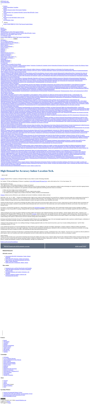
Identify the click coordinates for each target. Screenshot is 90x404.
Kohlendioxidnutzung (32, 108)
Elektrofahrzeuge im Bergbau (7, 98)
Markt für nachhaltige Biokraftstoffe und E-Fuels (52, 112)
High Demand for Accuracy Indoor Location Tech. (29, 165)
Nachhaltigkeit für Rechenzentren (34, 112)
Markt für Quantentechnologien (76, 127)
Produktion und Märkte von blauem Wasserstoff (50, 107)
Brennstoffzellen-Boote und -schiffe (9, 99)
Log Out (22, 17)
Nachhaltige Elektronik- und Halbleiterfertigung (52, 126)
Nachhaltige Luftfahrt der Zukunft (68, 120)
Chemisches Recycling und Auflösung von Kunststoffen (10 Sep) (17, 393)
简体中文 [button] (10, 37)
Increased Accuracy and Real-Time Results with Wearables (18, 268)
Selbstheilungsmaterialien (6, 82)
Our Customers (14, 12)
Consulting (15, 7)
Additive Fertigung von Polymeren (54, 69)
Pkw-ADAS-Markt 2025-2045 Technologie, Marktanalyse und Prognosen (32, 132)
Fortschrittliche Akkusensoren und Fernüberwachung (52, 84)
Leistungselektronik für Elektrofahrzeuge (40, 102)
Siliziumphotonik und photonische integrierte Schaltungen (23, 122)
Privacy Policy (6, 384)
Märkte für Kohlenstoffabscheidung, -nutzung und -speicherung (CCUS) (48, 150)
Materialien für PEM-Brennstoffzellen (71, 79)
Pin (12, 241)
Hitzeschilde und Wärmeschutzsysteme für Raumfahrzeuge (63, 75)
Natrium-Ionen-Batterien (6, 90)
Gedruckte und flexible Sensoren (23, 126)
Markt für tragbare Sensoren (80, 147)
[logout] (8, 401)
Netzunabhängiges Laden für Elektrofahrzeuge (67, 101)
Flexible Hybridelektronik (74, 125)
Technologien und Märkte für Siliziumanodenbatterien (43, 89)
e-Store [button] (15, 34)
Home (2, 165)
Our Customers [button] (12, 33)
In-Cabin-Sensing (37, 131)
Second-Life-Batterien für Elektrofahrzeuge (20, 89)
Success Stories (17, 64)
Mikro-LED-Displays (5, 122)
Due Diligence (82, 65)
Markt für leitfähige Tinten (39, 74)
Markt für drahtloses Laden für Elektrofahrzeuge (57, 104)
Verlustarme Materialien (46, 70)
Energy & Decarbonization (7, 46)
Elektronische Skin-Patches (50, 125)
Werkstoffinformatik (14, 80)
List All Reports (4, 63)
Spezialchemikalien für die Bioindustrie (31, 107)
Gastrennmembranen (81, 108)
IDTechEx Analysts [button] (20, 33)
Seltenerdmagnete (79, 80)
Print (2, 241)
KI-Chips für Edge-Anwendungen (58, 135)
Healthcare (3, 49)
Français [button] (20, 37)
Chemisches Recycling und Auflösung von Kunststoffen (23, 151)
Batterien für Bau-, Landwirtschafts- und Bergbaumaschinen (23, 85)
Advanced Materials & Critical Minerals (9, 42)
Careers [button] (33, 33)
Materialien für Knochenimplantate (71, 78)
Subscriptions (10, 7)
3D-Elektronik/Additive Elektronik (23, 69)
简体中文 (13, 24)
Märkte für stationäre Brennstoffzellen (17, 112)
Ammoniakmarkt (18, 107)
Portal (4, 17)
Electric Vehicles (4, 45)
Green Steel (26, 109)
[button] (5, 6)
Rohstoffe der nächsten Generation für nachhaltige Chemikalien (22, 111)
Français (23, 24)
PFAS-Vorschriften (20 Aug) (9, 396)
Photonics (3, 51)
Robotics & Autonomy (6, 55)
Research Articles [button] (9, 31)
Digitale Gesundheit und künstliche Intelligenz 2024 (58, 115)
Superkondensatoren (25, 90)
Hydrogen (3, 50)
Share (16, 241)
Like (10, 241)
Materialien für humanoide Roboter (55, 79)
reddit (14, 241)
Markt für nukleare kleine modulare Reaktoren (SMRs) (49, 111)
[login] (9, 402)
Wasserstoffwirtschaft (34, 109)
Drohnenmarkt (73, 96)
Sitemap (5, 383)
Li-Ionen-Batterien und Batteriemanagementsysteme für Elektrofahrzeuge (61, 87)
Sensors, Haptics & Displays (7, 57)
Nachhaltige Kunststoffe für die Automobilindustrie (23, 82)
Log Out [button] (19, 34)
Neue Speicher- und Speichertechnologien (68, 136)
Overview (5, 380)
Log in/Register (6, 20)
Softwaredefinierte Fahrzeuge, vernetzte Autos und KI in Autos (65, 103)
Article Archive (6, 348)
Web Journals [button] (16, 31)
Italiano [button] (28, 37)
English (5, 24)
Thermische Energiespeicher (54, 90)
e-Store (18, 17)
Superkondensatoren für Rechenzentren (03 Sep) (14, 395)
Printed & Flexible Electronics (7, 52)
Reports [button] (2, 28)
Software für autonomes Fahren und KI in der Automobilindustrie (37, 130)
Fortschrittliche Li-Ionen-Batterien (71, 84)
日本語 (8, 24)
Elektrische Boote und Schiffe (33, 97)
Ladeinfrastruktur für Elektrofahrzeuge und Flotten (51, 96)
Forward (4, 241)
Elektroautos (28, 102)
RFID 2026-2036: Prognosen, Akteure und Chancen (17, 258)
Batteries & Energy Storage (7, 44)
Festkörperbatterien (16, 90)
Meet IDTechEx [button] (28, 33)
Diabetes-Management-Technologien (38, 115)
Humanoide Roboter (27, 131)
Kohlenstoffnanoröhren (69, 73)
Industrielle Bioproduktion (26, 153)
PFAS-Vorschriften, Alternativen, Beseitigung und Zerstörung (31, 113)
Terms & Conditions (7, 385)
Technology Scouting (73, 65)
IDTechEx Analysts (22, 12)
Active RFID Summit (34, 181)
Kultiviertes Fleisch (12, 113)
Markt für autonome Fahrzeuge (57, 94)
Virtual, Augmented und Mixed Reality (75, 163)
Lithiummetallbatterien (32, 88)
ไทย (20, 24)
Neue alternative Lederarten (16, 75)
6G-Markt (20, 70)
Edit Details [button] (11, 34)
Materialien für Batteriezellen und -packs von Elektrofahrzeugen (70, 88)
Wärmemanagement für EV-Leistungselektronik (35, 104)
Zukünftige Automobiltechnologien (40, 99)
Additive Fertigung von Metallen (39, 69)
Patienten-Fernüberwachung (26, 116)
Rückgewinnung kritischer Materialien (74, 74)
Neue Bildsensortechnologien (74, 145)
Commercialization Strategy (24, 65)
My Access (8, 17)
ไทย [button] (17, 37)
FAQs (4, 387)
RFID (2, 71)
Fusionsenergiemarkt (72, 108)
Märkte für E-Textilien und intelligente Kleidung (20, 163)
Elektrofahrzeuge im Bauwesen (79, 97)
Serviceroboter (8, 134)
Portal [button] (2, 34)
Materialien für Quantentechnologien (19, 127)
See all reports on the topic (68, 69)
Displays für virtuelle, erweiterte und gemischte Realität (55, 145)
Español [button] (24, 37)
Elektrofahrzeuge (18, 98)
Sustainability (4, 59)
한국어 (17, 24)
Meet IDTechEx (31, 12)
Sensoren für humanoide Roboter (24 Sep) (12, 392)
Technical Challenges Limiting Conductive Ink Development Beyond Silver (15, 275)
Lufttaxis (40, 94)
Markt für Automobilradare (17, 130)
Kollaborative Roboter (79, 130)
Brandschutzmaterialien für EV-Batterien (31, 98)
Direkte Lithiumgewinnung (27, 87)
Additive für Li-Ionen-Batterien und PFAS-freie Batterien (31, 73)
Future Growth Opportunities (11, 65)
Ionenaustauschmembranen (14, 76)
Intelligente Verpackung (9, 71)
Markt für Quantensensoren (62, 127)
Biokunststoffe (61, 73)
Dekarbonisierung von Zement (44, 108)
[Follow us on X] (46, 291)
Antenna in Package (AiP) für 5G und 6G (32, 70)
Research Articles (12, 9)
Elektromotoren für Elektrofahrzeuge (63, 97)
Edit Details (14, 17)
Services (2, 65)
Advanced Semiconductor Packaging (13, 121)
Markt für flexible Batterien (39, 87)
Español (27, 24)
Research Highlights (13, 165)
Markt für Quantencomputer (50, 127)
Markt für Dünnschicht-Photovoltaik (59, 108)
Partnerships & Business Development (60, 65)
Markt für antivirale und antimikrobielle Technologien (18, 115)
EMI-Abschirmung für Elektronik (29, 75)
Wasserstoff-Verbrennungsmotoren (47, 109)
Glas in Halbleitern (5, 137)
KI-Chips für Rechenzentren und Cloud (41, 135)
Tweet (7, 241)
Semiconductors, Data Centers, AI (8, 56)
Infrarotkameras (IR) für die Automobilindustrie (51, 131)
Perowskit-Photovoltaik (66, 111)
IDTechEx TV (6, 350)
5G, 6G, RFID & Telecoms (7, 41)
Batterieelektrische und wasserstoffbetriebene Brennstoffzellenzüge (24, 96)
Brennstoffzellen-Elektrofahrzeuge (24, 99)
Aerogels (55, 73)
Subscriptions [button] (4, 29)
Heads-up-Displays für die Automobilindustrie (58, 99)
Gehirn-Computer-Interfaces (36, 145)
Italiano (31, 24)
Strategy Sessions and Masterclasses (17, 66)
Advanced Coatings (48, 73)
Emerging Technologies (8, 345)
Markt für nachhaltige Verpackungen (30, 155)
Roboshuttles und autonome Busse (70, 102)
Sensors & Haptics (7, 372)
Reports (5, 7)
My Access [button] (5, 34)
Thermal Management (5, 60)
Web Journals (19, 9)
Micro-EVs (54, 101)
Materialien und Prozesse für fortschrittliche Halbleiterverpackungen (48, 78)
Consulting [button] (3, 30)
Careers (36, 12)
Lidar (65, 121)
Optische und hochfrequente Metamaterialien (62, 70)
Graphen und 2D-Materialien (43, 75)
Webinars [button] (3, 31)
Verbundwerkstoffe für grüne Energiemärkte (23, 74)
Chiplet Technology (41, 136)
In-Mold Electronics (84, 125)
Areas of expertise (10, 64)
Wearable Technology (5, 61)
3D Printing (3, 40)
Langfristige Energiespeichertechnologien (46, 88)
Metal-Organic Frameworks (26, 80)
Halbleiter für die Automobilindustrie (18, 103)
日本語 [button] (6, 37)
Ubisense (3, 178)
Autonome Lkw (46, 94)
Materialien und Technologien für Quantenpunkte (63, 80)
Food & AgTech (4, 47)
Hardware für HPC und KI (15, 137)
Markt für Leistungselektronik (56, 102)
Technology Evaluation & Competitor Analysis (41, 65)
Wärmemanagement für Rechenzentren (20, 142)
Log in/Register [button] (4, 35)
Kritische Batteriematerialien (59, 74)
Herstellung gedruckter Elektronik (8, 126)
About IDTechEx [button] (4, 33)
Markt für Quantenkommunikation (80, 70)
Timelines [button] (21, 31)
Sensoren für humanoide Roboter (72, 132)
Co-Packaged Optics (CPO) (37, 121)
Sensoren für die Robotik (68, 147)
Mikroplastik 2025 (37, 153)
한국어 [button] (14, 37)
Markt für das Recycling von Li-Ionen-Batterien (11, 78)
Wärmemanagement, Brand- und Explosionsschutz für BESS (74, 90)
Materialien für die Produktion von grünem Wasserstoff (35, 79)
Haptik (11, 146)
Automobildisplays (26, 121)
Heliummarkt (80, 75)
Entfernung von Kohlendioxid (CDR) (18, 108)
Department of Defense (40, 207)
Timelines (24, 9)
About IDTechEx (7, 12)
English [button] (2, 37)
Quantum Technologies (6, 54)
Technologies (6, 165)
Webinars (5, 9)
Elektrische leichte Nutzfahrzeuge (47, 97)
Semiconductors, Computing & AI (11, 371)
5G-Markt (15, 70)
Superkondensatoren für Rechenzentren (39, 90)
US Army (34, 214)
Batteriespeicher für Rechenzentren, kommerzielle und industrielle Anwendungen (19, 136)
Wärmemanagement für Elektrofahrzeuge (15, 104)
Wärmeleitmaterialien (40, 82)
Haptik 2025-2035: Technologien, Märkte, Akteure (16, 262)
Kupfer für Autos (49, 74)
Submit (15, 38)
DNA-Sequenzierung (74, 115)
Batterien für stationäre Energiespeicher (45, 85)
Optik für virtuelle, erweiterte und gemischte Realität (54, 163)
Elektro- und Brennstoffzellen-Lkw (18, 97)
